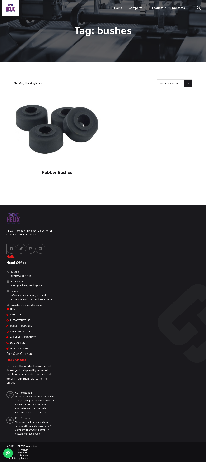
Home (118, 8)
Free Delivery (22, 418)
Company (135, 8)
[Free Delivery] (10, 420)
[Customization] (10, 394)
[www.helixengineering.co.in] (7, 305)
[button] (8, 453)
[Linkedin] (40, 249)
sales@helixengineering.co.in (26, 285)
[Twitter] (21, 249)
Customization (23, 392)
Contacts (178, 8)
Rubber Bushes (57, 172)
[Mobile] (7, 271)
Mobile (15, 271)
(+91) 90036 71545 (21, 275)
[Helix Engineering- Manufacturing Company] (29, 8)
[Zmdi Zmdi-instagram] (31, 249)
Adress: (15, 291)
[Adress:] (7, 291)
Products (157, 8)
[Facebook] (11, 249)
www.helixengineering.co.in (26, 305)
